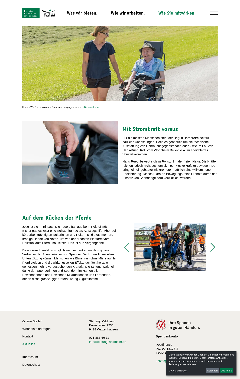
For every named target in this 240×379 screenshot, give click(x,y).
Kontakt (27, 336)
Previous (127, 247)
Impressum (30, 357)
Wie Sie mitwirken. (177, 13)
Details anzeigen (178, 370)
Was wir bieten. (82, 13)
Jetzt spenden (166, 361)
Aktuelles (28, 344)
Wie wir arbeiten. (128, 13)
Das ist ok (226, 370)
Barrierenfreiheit (92, 107)
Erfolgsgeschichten (72, 107)
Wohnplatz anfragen (36, 329)
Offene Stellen (32, 321)
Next (212, 247)
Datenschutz (31, 364)
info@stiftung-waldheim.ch (107, 342)
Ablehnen (212, 370)
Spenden (55, 107)
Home (25, 107)
